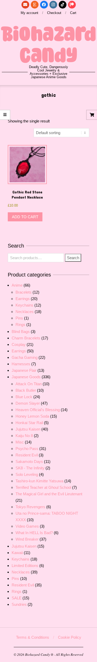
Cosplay (19, 344)
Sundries (19, 604)
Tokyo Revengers (30, 507)
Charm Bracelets (26, 338)
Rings (20, 324)
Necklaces (25, 311)
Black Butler (26, 390)
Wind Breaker (27, 539)
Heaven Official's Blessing (38, 410)
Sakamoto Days (29, 461)
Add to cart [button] (25, 217)
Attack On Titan (29, 384)
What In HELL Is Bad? (34, 532)
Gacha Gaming (25, 357)
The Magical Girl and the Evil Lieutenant (49, 494)
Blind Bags (21, 331)
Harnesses (21, 364)
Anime (17, 285)
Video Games (27, 526)
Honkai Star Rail (29, 422)
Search (73, 258)
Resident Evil (27, 455)
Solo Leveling (27, 474)
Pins (19, 318)
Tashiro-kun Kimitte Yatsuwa (39, 481)
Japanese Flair (24, 370)
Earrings (23, 298)
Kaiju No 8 (24, 435)
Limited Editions (25, 565)
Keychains (24, 305)
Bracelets (24, 292)
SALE (16, 598)
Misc (20, 442)
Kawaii (17, 552)
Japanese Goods (26, 377)
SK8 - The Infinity (30, 468)
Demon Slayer (28, 403)
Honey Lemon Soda (32, 416)
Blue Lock (24, 397)
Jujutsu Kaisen (28, 429)
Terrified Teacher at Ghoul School (43, 487)
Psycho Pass (27, 448)
